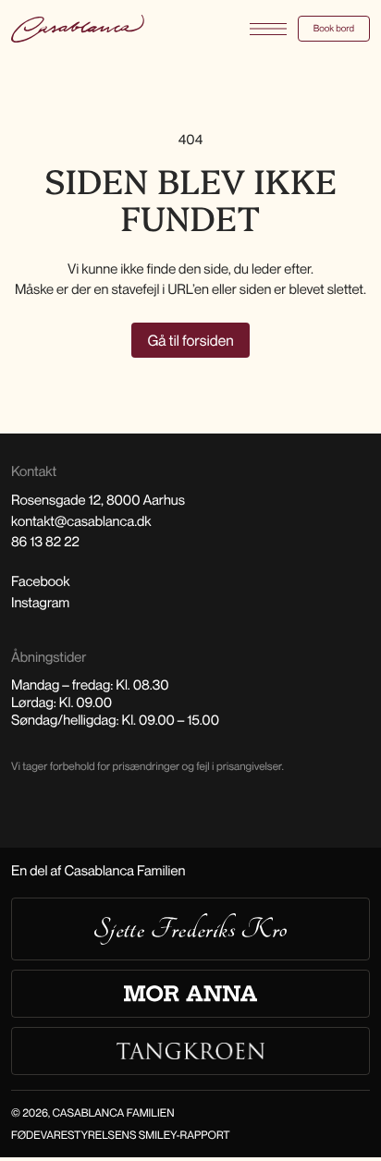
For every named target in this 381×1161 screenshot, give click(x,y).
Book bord (333, 28)
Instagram (40, 602)
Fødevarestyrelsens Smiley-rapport (120, 1135)
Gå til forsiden (190, 340)
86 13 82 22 (45, 541)
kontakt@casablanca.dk (81, 521)
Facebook (40, 581)
